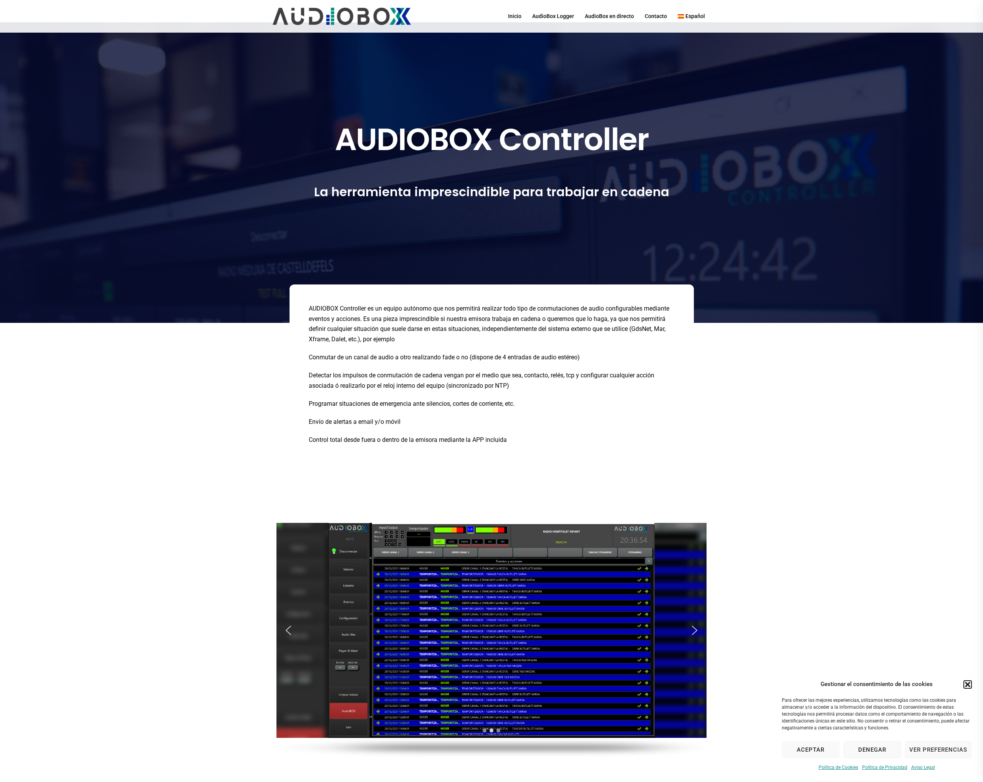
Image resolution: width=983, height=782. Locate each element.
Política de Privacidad (884, 767)
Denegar (872, 749)
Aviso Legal (923, 767)
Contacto (656, 16)
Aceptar (810, 749)
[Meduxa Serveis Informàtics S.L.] (342, 16)
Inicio (514, 16)
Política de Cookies (838, 767)
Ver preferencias (938, 749)
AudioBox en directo (609, 16)
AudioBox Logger (553, 16)
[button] (967, 684)
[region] (491, 640)
